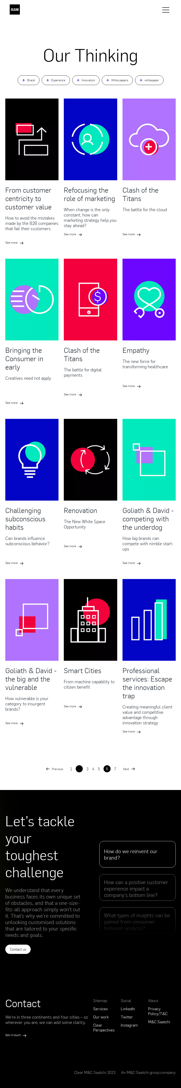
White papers (119, 80)
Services (100, 1008)
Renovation (80, 510)
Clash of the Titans (140, 194)
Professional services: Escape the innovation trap (147, 683)
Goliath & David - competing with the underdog (148, 518)
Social (126, 1000)
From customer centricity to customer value (28, 198)
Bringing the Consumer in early (24, 358)
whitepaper (152, 80)
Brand (31, 80)
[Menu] (165, 9)
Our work (101, 1016)
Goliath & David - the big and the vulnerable (31, 678)
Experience (58, 80)
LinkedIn (128, 1008)
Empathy (136, 350)
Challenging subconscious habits (25, 518)
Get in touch (13, 1035)
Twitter (127, 1016)
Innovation (88, 80)
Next (126, 769)
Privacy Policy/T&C (158, 1011)
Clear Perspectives (104, 1027)
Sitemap (100, 1000)
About (153, 1000)
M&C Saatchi (159, 1021)
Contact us (18, 949)
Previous (57, 769)
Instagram (129, 1025)
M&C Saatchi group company (151, 1072)
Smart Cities (82, 670)
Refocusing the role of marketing (89, 194)
